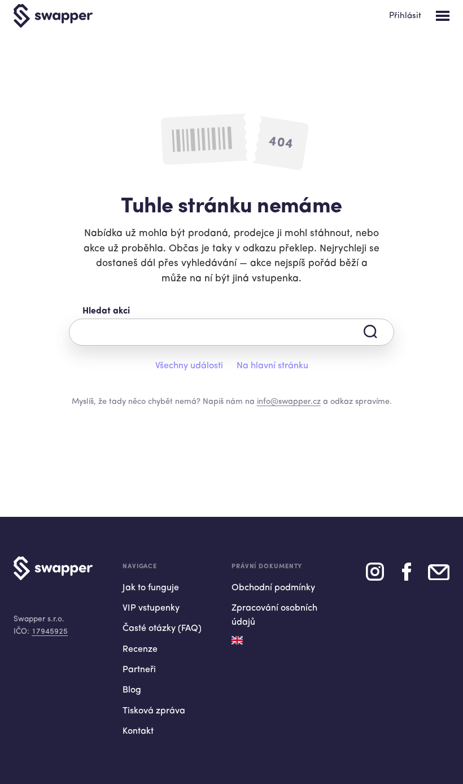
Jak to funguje (151, 588)
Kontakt (138, 731)
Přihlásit (405, 16)
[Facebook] (406, 576)
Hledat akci (106, 311)
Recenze (140, 649)
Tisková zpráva (154, 711)
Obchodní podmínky (273, 588)
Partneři (139, 669)
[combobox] (231, 332)
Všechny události (189, 366)
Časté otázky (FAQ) (162, 628)
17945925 (50, 631)
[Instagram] (375, 576)
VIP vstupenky (151, 608)
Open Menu (442, 16)
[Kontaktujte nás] (438, 576)
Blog (132, 690)
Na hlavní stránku (272, 366)
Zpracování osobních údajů (274, 615)
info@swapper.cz (289, 402)
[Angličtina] (237, 640)
